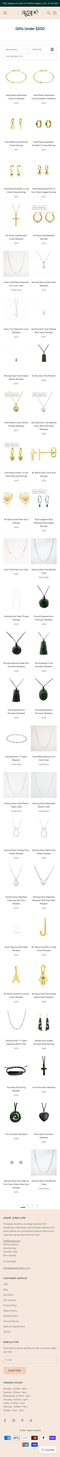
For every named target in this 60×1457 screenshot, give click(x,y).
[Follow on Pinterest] (22, 1420)
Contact (7, 1331)
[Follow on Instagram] (13, 1420)
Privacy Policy (9, 1305)
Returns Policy (10, 1310)
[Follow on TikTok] (31, 1420)
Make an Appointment (14, 1326)
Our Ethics (8, 1294)
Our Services (9, 1300)
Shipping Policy (10, 1316)
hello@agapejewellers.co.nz (16, 1268)
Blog (5, 1289)
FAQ (5, 1284)
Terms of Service (11, 1321)
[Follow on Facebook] (5, 1420)
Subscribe (14, 1370)
